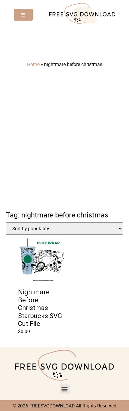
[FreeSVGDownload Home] (82, 23)
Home (33, 64)
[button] (65, 389)
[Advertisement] (64, 138)
